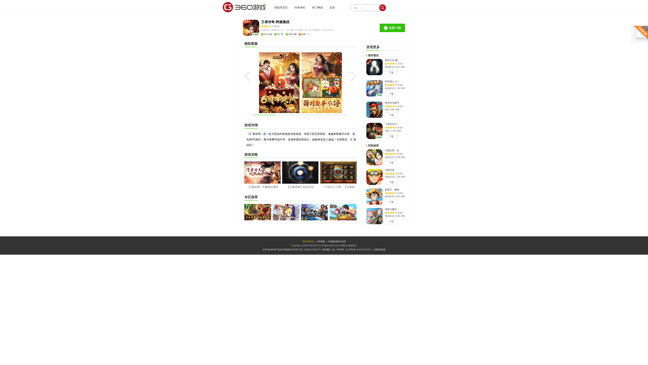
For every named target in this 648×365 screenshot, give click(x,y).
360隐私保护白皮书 (337, 241)
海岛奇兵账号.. (392, 102)
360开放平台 (308, 241)
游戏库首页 (281, 7)
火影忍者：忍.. (392, 150)
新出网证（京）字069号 (333, 249)
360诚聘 (321, 241)
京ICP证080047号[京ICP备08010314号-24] (282, 249)
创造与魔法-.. (392, 209)
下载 (391, 72)
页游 (332, 7)
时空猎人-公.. (392, 81)
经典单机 (299, 7)
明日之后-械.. (392, 60)
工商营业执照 (379, 249)
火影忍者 (389, 170)
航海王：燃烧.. (392, 189)
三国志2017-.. (392, 124)
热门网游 (317, 7)
